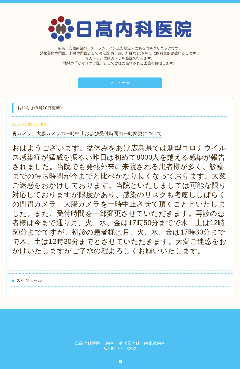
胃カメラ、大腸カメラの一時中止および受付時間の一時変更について (87, 133)
